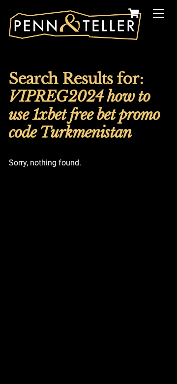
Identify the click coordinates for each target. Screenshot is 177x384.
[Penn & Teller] (75, 36)
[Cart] (134, 13)
